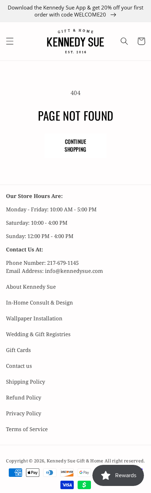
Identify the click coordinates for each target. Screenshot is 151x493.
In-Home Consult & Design (39, 302)
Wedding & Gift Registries (38, 334)
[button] (9, 41)
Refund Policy (23, 397)
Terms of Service (27, 429)
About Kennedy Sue (31, 286)
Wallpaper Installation (34, 318)
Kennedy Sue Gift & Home (76, 461)
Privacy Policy (23, 413)
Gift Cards (18, 349)
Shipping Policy (25, 381)
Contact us (19, 365)
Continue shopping (75, 145)
